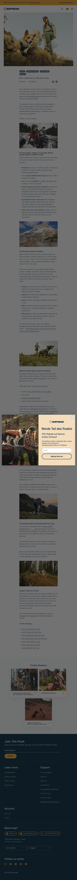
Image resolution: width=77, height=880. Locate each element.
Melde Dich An (57, 456)
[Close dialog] (72, 417)
